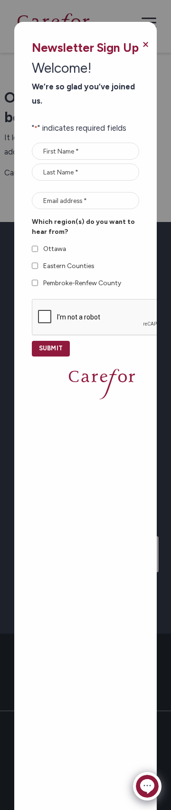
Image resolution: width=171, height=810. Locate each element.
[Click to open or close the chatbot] (147, 786)
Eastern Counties (68, 266)
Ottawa (54, 248)
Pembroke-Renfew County (82, 283)
